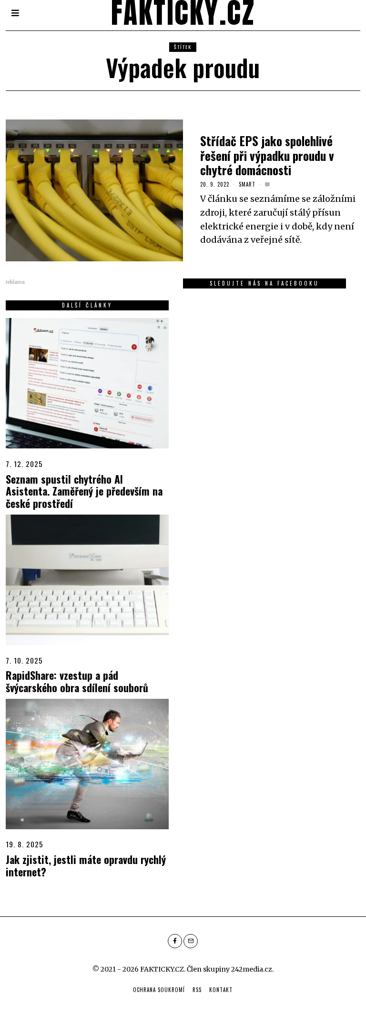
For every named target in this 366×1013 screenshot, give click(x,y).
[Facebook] (175, 941)
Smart (247, 184)
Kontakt (221, 989)
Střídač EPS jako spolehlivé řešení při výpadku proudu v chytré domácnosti (267, 155)
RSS (197, 989)
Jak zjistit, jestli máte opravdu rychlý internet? (86, 865)
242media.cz (251, 969)
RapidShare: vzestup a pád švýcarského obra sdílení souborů (77, 681)
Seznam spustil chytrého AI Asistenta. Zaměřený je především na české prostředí (84, 491)
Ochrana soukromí (159, 989)
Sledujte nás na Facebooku (264, 283)
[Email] (190, 941)
